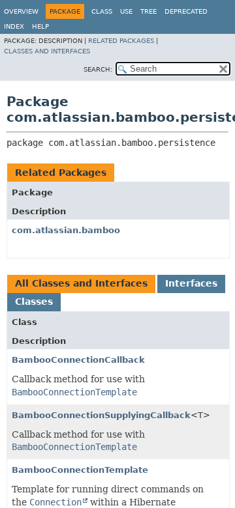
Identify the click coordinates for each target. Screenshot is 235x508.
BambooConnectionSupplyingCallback (101, 415)
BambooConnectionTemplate (80, 470)
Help (40, 26)
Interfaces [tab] (191, 283)
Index (14, 26)
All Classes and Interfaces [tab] (81, 283)
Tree (148, 11)
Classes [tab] (34, 301)
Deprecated (186, 11)
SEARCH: (98, 69)
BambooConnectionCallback (78, 360)
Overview (21, 11)
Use (126, 11)
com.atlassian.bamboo (66, 230)
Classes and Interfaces (47, 51)
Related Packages (121, 40)
